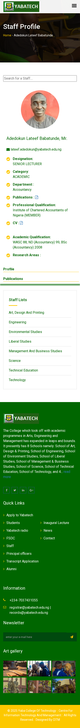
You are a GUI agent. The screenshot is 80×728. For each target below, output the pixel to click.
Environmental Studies (25, 332)
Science (15, 361)
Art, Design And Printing (26, 313)
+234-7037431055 (24, 600)
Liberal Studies (20, 341)
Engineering (17, 322)
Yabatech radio (17, 530)
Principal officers (19, 554)
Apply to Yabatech (19, 515)
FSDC (10, 538)
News (48, 530)
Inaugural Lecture (56, 523)
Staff (10, 546)
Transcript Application (22, 561)
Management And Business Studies (35, 351)
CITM (56, 719)
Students (13, 523)
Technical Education (23, 370)
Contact (49, 538)
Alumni (11, 569)
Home (7, 35)
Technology (17, 380)
